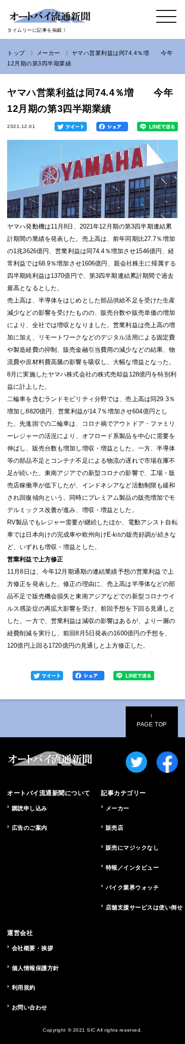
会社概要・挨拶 (33, 948)
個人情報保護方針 (35, 968)
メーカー (48, 53)
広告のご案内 (29, 827)
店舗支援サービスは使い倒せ (142, 907)
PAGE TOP (151, 720)
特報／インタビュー (132, 867)
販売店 (115, 827)
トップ (16, 53)
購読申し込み (29, 808)
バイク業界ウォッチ (132, 887)
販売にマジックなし (132, 847)
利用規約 (24, 987)
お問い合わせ (29, 1007)
